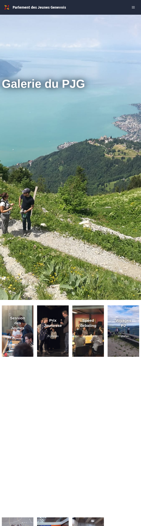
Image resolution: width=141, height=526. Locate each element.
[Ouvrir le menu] (133, 7)
